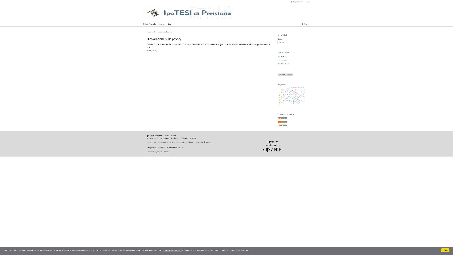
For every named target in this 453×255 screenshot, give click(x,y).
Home (149, 32)
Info (170, 24)
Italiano (281, 42)
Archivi (161, 24)
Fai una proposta (285, 74)
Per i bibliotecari (283, 64)
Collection (160, 152)
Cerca (305, 24)
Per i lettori (281, 57)
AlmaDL (181, 148)
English (280, 39)
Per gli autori (282, 60)
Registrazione (298, 2)
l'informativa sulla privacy (172, 250)
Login (308, 2)
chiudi (445, 250)
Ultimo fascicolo (149, 24)
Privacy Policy (152, 50)
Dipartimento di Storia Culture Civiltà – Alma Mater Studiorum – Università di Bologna (179, 142)
